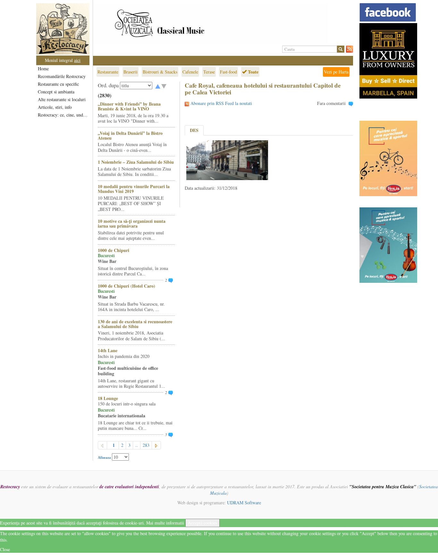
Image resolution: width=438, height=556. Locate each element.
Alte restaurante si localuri (62, 99)
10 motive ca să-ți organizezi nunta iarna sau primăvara (131, 223)
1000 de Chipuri (113, 250)
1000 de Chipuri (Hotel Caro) (126, 285)
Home (43, 68)
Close (5, 549)
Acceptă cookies (202, 523)
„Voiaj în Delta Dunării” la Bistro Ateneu (130, 135)
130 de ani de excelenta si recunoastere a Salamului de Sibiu (135, 324)
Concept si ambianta (56, 92)
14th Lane (107, 350)
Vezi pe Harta (336, 72)
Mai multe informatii (165, 523)
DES (194, 130)
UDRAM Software (244, 503)
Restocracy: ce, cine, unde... (63, 115)
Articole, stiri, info (55, 107)
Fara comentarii (331, 103)
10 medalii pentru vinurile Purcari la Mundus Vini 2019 (134, 189)
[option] (223, 23)
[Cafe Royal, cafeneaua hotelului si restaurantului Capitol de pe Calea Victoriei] (227, 159)
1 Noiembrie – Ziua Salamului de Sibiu (136, 162)
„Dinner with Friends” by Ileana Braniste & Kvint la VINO (129, 106)
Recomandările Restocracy (62, 76)
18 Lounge (108, 398)
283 (146, 445)
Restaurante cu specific (58, 84)
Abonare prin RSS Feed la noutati (221, 103)
